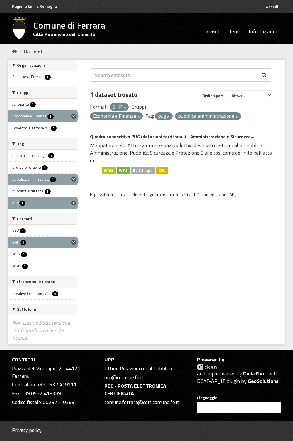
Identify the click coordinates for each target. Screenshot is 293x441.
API (183, 194)
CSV (162, 170)
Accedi (272, 7)
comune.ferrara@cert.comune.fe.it (141, 402)
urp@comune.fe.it (123, 377)
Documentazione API (216, 194)
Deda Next (255, 373)
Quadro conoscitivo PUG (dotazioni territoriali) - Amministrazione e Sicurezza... (172, 136)
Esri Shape (143, 170)
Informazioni (263, 31)
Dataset (211, 31)
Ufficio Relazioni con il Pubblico (138, 368)
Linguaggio (207, 398)
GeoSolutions (263, 381)
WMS (108, 170)
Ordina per (212, 95)
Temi (234, 31)
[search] (264, 75)
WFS (123, 170)
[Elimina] (124, 107)
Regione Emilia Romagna (34, 6)
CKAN (207, 367)
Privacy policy (27, 430)
